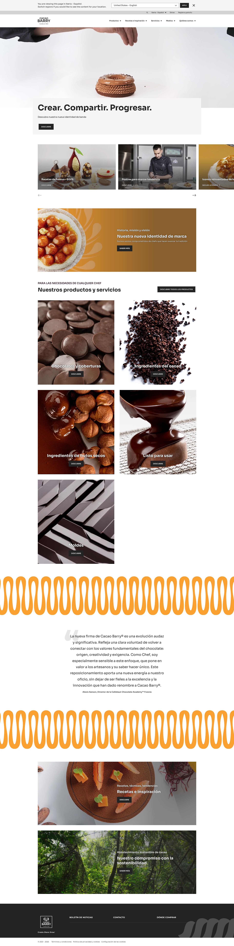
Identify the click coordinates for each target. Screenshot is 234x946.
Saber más (125, 248)
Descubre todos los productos (176, 289)
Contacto (119, 917)
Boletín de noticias (81, 917)
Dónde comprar (166, 917)
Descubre (46, 127)
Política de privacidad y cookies (86, 942)
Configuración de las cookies (113, 942)
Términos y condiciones (61, 942)
